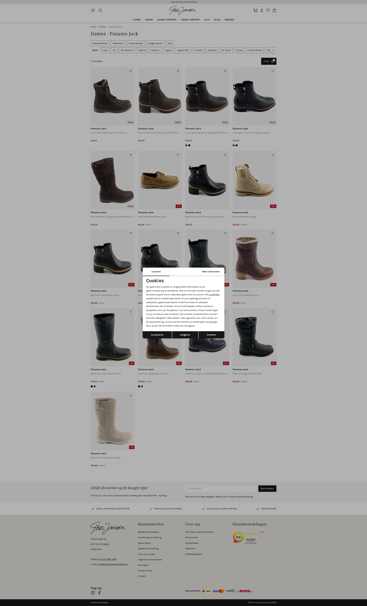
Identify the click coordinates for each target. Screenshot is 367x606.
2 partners (214, 294)
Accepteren (157, 334)
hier (188, 318)
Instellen (211, 334)
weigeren (185, 334)
